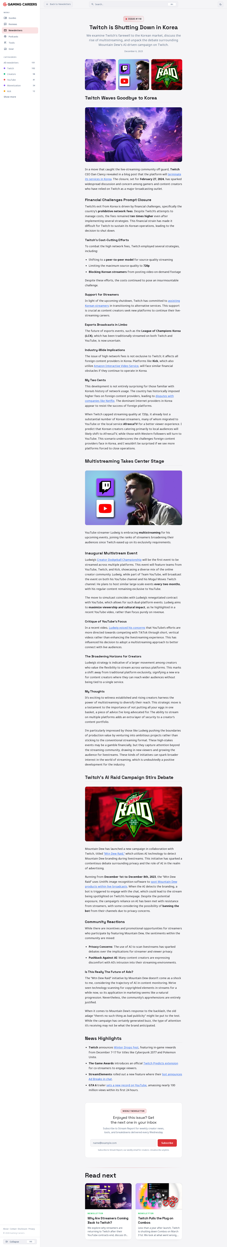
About (5, 1229)
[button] (133, 4)
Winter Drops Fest (126, 1047)
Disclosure (22, 1229)
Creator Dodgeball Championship (119, 559)
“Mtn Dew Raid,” (114, 853)
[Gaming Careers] (20, 4)
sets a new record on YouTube (126, 1085)
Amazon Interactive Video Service (116, 366)
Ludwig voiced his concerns (127, 627)
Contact (13, 1229)
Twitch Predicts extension (160, 1063)
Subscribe (167, 1143)
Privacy (32, 1229)
